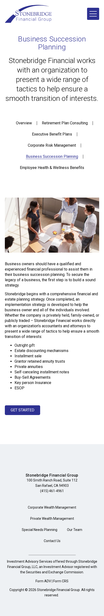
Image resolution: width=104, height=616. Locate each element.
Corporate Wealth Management (52, 507)
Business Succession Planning (52, 156)
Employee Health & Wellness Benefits (52, 167)
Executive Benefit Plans (52, 134)
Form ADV (43, 581)
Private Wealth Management (52, 518)
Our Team (74, 530)
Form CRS (60, 581)
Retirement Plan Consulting (65, 123)
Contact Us (52, 541)
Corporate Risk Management (52, 145)
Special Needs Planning (39, 530)
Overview (24, 123)
